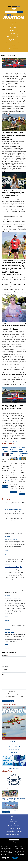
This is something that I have (13, 509)
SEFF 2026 (14, 752)
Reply (6, 523)
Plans (13, 25)
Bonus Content (13, 48)
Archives (12, 819)
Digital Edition (13, 40)
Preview (12, 701)
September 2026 (14, 741)
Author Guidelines (12, 826)
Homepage (4, 669)
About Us (12, 816)
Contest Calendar (14, 818)
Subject (4, 675)
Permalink (7, 506)
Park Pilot (6, 858)
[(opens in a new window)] (9, 6)
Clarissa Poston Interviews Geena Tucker (14, 451)
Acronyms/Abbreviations (13, 43)
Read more (5, 486)
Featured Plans (13, 821)
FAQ (13, 46)
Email (3, 660)
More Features (5, 812)
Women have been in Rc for (13, 598)
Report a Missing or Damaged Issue (14, 831)
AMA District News (14, 768)
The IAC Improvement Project (9, 801)
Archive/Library (13, 34)
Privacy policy (4, 846)
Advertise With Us (12, 823)
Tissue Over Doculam (14, 749)
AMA (16, 858)
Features (13, 22)
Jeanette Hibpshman (11, 539)
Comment (4, 680)
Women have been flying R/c (13, 567)
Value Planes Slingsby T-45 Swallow (10, 810)
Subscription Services (13, 37)
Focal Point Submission (13, 825)
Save (5, 701)
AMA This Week (13, 31)
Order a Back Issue (10, 833)
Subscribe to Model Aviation (12, 834)
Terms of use (12, 846)
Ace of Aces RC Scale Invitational (14, 746)
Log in (15, 842)
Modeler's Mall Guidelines (14, 828)
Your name (4, 655)
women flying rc (9, 632)
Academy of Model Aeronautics (15, 851)
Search (20, 12)
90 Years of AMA (14, 744)
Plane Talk (13, 28)
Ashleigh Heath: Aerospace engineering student (23, 451)
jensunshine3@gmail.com (12, 441)
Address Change (9, 830)
